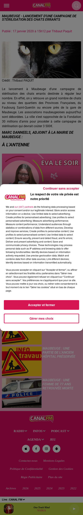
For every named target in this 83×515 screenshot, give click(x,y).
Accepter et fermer (41, 305)
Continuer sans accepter (61, 188)
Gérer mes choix (41, 318)
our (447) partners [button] (23, 206)
